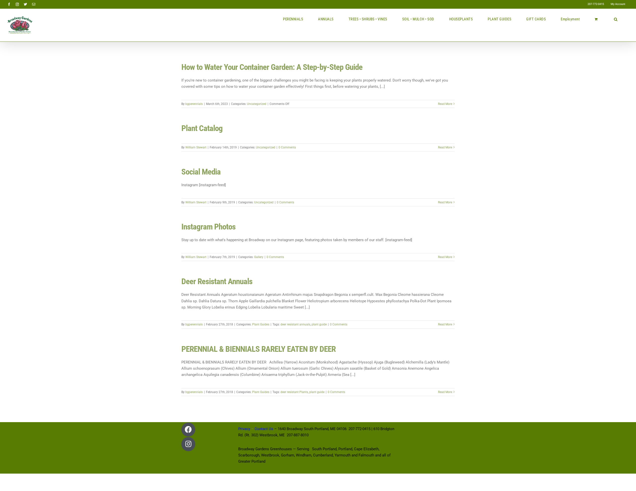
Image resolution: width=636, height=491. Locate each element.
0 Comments (287, 147)
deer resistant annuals (295, 324)
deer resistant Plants (294, 392)
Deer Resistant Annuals (216, 281)
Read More (445, 104)
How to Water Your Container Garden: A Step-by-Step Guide (271, 67)
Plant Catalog (202, 128)
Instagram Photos (208, 226)
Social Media (201, 172)
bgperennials (194, 104)
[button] (615, 19)
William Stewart (195, 147)
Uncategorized (256, 104)
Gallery (258, 257)
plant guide (319, 324)
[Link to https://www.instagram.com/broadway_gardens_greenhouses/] (188, 444)
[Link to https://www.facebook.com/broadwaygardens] (188, 430)
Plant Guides (260, 324)
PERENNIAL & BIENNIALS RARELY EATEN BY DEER (258, 349)
